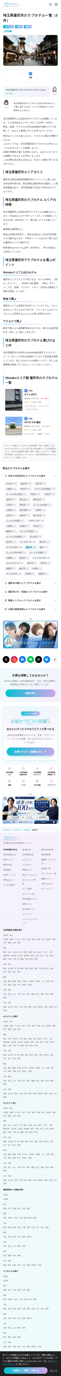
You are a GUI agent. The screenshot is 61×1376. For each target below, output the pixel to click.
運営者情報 (46, 854)
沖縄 (50, 1007)
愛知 (5, 968)
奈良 (19, 985)
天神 (25, 1007)
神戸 (52, 981)
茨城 (26, 959)
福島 (33, 939)
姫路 (9, 985)
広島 (5, 994)
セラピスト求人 (28, 894)
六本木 (15, 952)
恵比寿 (13, 955)
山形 (14, 943)
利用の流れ (8, 864)
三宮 (5, 985)
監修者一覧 (46, 868)
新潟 (26, 968)
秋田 (19, 943)
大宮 (46, 955)
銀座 (39, 952)
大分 (55, 1007)
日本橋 (37, 981)
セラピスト (27, 859)
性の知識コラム (28, 909)
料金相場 (7, 870)
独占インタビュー (29, 875)
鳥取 (51, 994)
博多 (16, 1007)
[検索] (50, 4)
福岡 (5, 1007)
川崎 (9, 959)
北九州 (10, 1007)
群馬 (36, 959)
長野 (36, 968)
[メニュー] (56, 4)
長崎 (5, 1010)
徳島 (42, 994)
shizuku (6, 830)
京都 (14, 985)
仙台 (43, 939)
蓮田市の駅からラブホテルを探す (24, 583)
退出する (53, 1370)
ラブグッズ (27, 914)
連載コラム (27, 904)
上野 (50, 952)
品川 (34, 952)
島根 (5, 997)
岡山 (9, 994)
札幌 (11, 939)
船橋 (22, 959)
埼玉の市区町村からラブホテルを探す (27, 475)
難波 (14, 981)
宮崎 (34, 1007)
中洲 (20, 1007)
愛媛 (33, 994)
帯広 (28, 939)
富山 (14, 972)
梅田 (9, 981)
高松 (28, 994)
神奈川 (51, 955)
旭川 (24, 939)
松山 (37, 994)
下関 (19, 994)
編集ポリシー (47, 878)
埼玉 (41, 955)
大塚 (37, 955)
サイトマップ (47, 889)
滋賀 (30, 985)
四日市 (46, 968)
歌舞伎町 (6, 955)
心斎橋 (30, 981)
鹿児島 (40, 1007)
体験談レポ (27, 870)
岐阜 (31, 968)
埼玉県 (27, 830)
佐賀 (46, 1007)
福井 (19, 972)
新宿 (25, 952)
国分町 (48, 939)
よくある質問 (8, 885)
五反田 (20, 955)
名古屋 (10, 968)
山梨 (51, 968)
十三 (43, 981)
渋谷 (9, 952)
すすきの (17, 939)
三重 (40, 968)
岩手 (5, 943)
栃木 (31, 959)
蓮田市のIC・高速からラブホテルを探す (28, 591)
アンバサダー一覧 (48, 873)
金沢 (9, 972)
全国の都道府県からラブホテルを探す (27, 609)
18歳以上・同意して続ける (25, 1370)
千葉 (14, 959)
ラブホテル (17, 830)
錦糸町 (26, 955)
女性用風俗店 (27, 854)
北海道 (5, 939)
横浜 (5, 959)
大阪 (5, 981)
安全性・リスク (9, 875)
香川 (23, 994)
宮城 (38, 939)
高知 (47, 994)
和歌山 (24, 985)
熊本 (30, 1007)
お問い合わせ (47, 883)
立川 (20, 952)
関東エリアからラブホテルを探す (24, 600)
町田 (32, 955)
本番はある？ (8, 880)
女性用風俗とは (9, 854)
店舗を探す (30, 693)
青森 (54, 939)
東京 (5, 952)
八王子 (45, 952)
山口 (14, 994)
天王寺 (24, 981)
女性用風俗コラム (29, 899)
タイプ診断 (27, 889)
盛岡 (9, 943)
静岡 (22, 968)
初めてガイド (8, 859)
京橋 (19, 981)
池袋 (30, 952)
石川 (5, 972)
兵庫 (47, 981)
